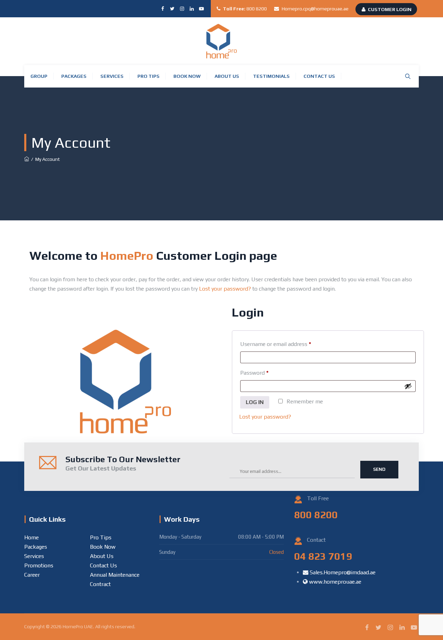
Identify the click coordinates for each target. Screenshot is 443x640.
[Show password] (408, 386)
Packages (74, 76)
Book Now (187, 76)
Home (31, 537)
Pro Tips (148, 76)
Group (38, 76)
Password (254, 372)
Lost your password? (225, 288)
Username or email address (275, 344)
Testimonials (271, 76)
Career (32, 575)
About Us (227, 76)
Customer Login (390, 9)
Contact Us (319, 76)
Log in (255, 402)
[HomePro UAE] (221, 41)
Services (112, 76)
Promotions (38, 565)
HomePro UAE (78, 626)
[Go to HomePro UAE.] (26, 159)
